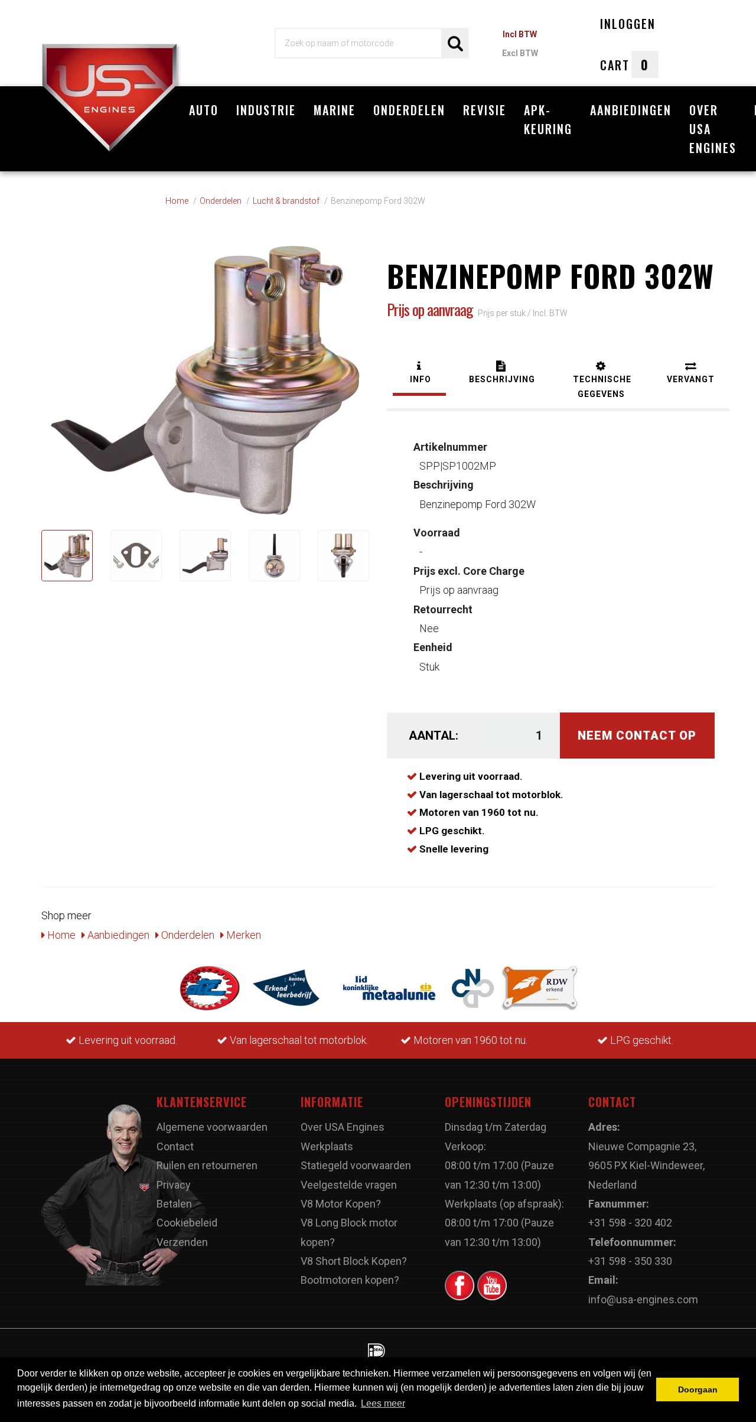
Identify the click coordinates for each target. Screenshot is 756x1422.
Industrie (266, 110)
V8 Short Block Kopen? (354, 1261)
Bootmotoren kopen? (350, 1280)
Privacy (174, 1185)
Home (60, 935)
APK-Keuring (548, 119)
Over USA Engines (713, 129)
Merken (242, 935)
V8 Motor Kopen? (341, 1204)
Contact (175, 1146)
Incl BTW (520, 34)
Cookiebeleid (187, 1222)
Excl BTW (520, 53)
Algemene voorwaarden (212, 1127)
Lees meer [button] (383, 1403)
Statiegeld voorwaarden (356, 1165)
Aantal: (433, 735)
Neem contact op (637, 735)
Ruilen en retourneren (207, 1165)
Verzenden (182, 1242)
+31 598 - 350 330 (630, 1261)
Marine (335, 110)
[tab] (419, 374)
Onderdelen (409, 110)
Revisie (484, 110)
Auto (204, 110)
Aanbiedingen (631, 110)
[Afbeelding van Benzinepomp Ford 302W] (67, 555)
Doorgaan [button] (698, 1389)
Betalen (174, 1204)
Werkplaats (327, 1146)
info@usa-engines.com (643, 1299)
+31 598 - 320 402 (630, 1222)
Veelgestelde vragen (349, 1185)
